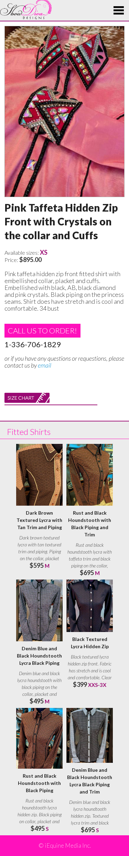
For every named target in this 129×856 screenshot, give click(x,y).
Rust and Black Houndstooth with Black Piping (39, 783)
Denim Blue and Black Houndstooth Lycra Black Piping (39, 655)
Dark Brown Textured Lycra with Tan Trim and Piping (39, 520)
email (44, 365)
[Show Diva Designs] (26, 9)
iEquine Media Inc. (68, 845)
